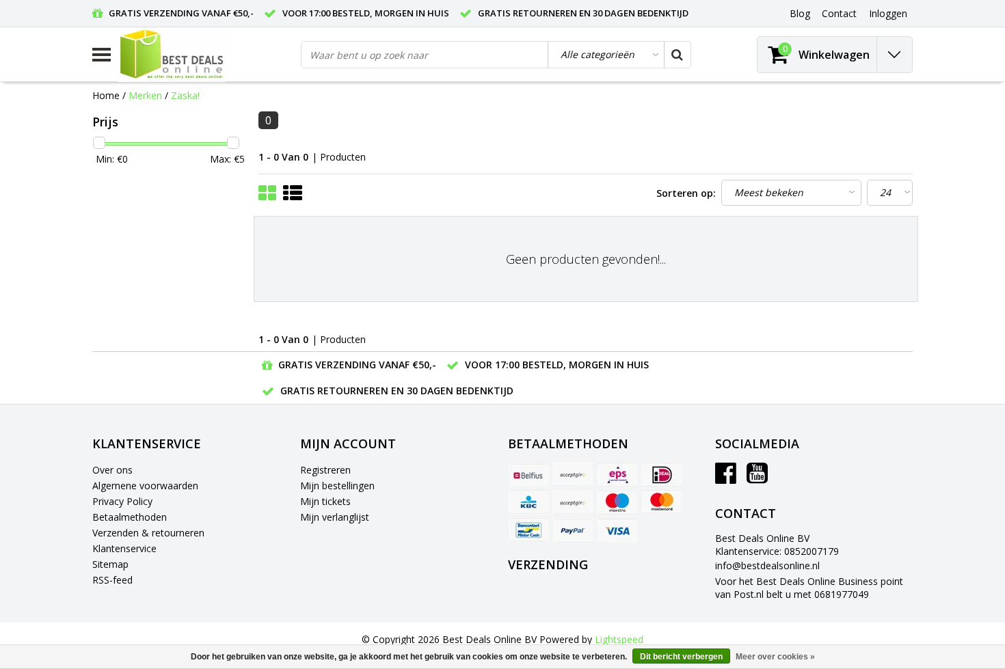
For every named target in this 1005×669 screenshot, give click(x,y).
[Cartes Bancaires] (572, 474)
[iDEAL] (661, 474)
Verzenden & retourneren (148, 532)
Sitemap (110, 564)
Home (106, 95)
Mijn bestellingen (337, 485)
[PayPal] (572, 530)
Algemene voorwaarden (145, 485)
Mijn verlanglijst (334, 516)
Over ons (112, 469)
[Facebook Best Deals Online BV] (725, 478)
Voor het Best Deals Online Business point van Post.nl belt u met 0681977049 (809, 588)
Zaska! (185, 95)
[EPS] (617, 474)
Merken (145, 95)
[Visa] (617, 530)
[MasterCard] (661, 502)
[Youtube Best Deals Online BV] (757, 478)
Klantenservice (124, 548)
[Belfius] (528, 474)
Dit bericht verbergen (681, 656)
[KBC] (528, 502)
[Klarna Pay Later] (572, 502)
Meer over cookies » (775, 656)
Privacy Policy (122, 501)
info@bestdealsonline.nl (767, 565)
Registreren (325, 469)
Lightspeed (619, 639)
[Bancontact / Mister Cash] (528, 530)
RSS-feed (112, 579)
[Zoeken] (677, 54)
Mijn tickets (325, 501)
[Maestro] (617, 502)
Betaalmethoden (129, 516)
